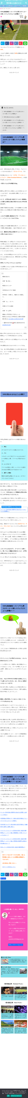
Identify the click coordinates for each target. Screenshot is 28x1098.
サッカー (3, 878)
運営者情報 (24, 5)
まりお (21, 17)
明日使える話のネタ (14, 3)
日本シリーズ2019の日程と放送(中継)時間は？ (12, 847)
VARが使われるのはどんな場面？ (11, 117)
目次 (3, 5)
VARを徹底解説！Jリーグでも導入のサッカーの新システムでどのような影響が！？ (13, 121)
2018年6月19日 (6, 325)
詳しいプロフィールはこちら (16, 944)
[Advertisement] (14, 88)
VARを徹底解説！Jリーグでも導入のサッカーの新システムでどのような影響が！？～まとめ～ (14, 128)
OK (8, 1095)
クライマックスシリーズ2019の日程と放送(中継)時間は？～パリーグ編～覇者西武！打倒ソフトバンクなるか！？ (13, 833)
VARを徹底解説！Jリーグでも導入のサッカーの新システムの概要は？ (13, 112)
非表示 (11, 107)
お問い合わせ (10, 5)
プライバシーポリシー (17, 6)
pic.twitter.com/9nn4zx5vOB (16, 319)
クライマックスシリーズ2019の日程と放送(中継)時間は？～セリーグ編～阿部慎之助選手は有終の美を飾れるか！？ (13, 841)
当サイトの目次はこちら (9, 867)
